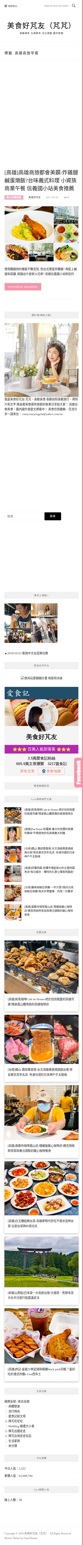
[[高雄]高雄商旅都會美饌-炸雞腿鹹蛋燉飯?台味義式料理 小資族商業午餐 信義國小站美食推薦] (41, 233)
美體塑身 (14, 1406)
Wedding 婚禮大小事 (21, 1426)
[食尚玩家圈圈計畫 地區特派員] (41, 679)
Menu (12, 6)
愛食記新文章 (17, 1416)
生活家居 (14, 1441)
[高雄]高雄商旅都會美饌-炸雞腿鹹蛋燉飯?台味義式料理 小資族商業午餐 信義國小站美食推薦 (41, 180)
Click (78, 773)
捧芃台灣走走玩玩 (19, 1436)
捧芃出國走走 (17, 1431)
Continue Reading (23, 287)
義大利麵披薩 (14, 197)
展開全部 (10, 1401)
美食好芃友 (35, 197)
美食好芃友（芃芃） (41, 25)
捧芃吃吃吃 (15, 1421)
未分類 (12, 1445)
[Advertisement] (41, 120)
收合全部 (23, 1401)
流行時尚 (14, 1411)
